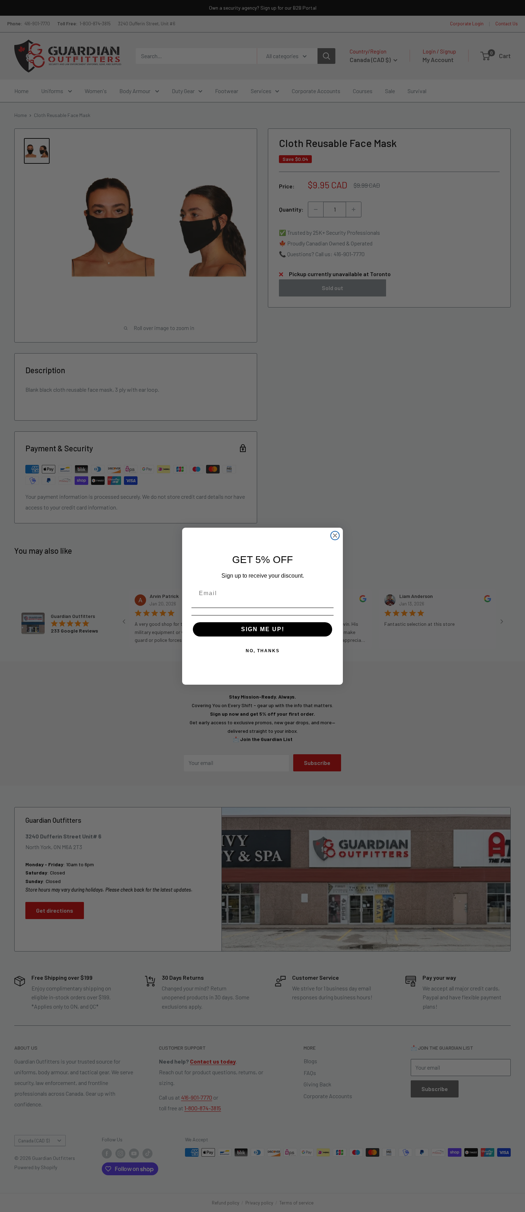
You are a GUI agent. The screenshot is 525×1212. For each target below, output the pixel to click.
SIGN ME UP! (262, 629)
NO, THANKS (263, 650)
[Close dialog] (335, 535)
